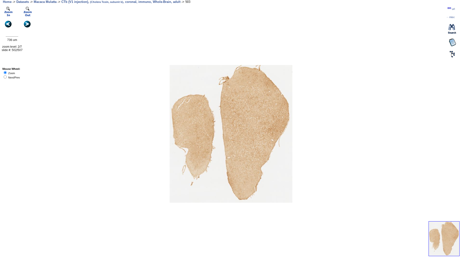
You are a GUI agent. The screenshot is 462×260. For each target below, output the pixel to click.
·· (451, 17)
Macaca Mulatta (45, 2)
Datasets (22, 2)
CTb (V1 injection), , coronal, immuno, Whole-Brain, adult (120, 2)
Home (7, 2)
